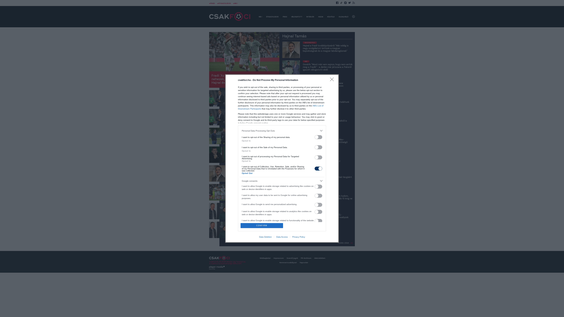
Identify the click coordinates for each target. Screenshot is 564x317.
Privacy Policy (298, 237)
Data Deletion (265, 237)
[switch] (318, 137)
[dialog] (282, 158)
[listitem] (282, 130)
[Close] (333, 80)
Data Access (282, 237)
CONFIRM (261, 225)
